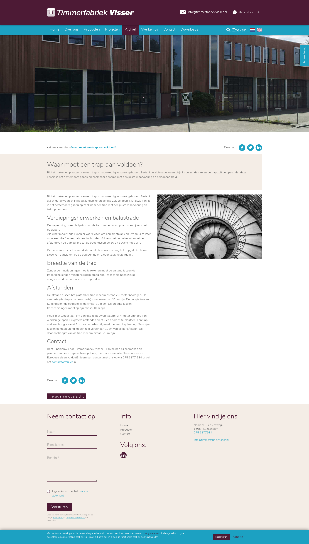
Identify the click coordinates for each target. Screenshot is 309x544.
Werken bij (149, 29)
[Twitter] (250, 147)
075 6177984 (249, 12)
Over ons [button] (72, 29)
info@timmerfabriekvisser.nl (207, 12)
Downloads (189, 29)
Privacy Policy (58, 518)
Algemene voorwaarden (76, 518)
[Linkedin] (259, 147)
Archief (130, 29)
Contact (169, 29)
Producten (92, 29)
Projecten (112, 29)
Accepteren (221, 537)
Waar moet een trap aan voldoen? (93, 147)
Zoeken (239, 30)
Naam (51, 433)
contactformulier (62, 362)
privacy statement (151, 533)
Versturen (60, 507)
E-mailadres (55, 446)
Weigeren (237, 537)
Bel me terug (304, 55)
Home (54, 29)
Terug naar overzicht (67, 396)
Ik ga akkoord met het (70, 493)
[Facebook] (242, 147)
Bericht (52, 459)
